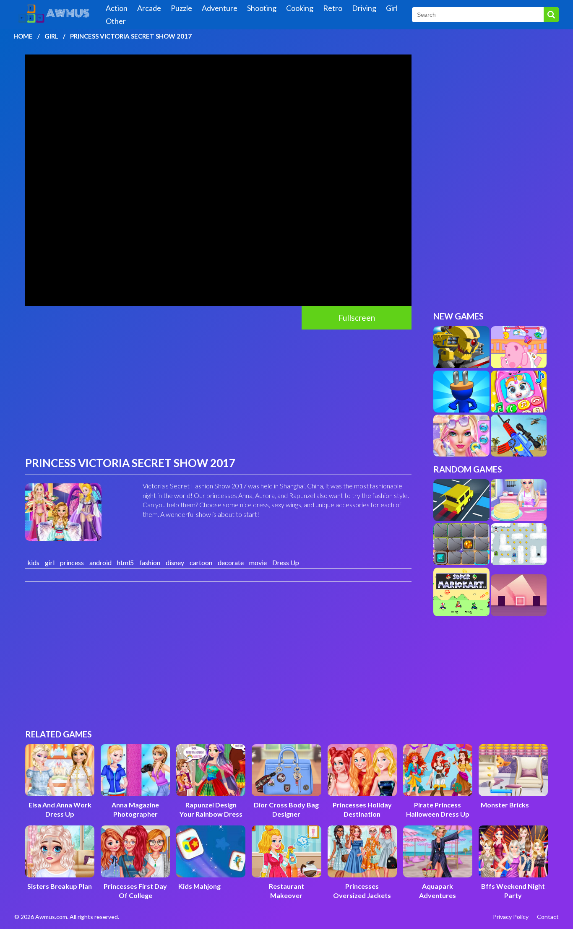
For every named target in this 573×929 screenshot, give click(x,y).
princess (72, 562)
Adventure (219, 8)
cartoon (201, 562)
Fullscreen (357, 317)
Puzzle (181, 8)
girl (50, 562)
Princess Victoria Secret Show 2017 (131, 36)
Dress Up (285, 562)
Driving (364, 8)
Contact (548, 916)
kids (33, 562)
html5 (125, 562)
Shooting (261, 8)
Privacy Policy (511, 916)
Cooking (299, 8)
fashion (149, 562)
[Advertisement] (218, 392)
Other (116, 21)
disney (175, 562)
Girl (392, 8)
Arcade (149, 8)
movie (258, 562)
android (100, 562)
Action (117, 8)
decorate (231, 562)
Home (23, 36)
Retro (332, 8)
